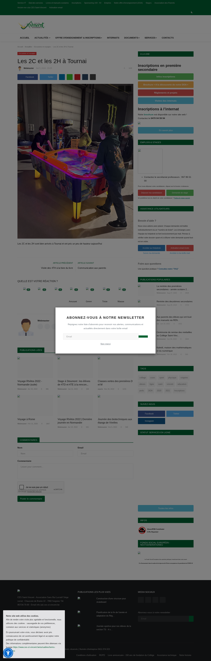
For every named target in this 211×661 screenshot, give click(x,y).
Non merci (106, 344)
